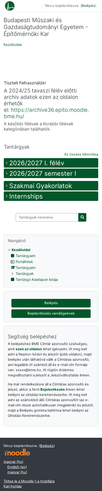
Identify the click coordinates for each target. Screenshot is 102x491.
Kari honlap (13, 486)
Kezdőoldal (13, 45)
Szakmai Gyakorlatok (40, 186)
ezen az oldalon (29, 349)
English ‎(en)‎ (17, 467)
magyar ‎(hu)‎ (13, 462)
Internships (26, 196)
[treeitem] (51, 265)
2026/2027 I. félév (36, 163)
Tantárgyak (25, 274)
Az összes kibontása (81, 154)
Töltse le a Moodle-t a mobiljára (29, 481)
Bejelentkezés (52, 389)
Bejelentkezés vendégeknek (51, 313)
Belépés (88, 6)
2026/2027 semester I (42, 173)
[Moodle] (17, 452)
